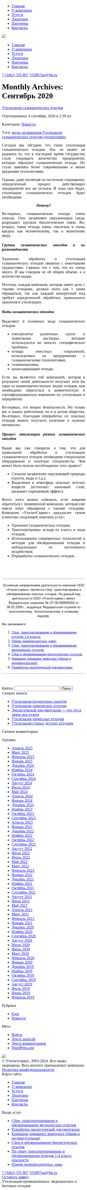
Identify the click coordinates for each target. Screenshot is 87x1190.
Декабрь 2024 (23, 765)
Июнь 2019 (21, 993)
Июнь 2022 (21, 857)
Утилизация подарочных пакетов (39, 701)
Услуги (17, 15)
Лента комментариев (29, 1043)
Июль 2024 (21, 787)
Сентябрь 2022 (24, 844)
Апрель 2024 (22, 796)
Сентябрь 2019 (24, 980)
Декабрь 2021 (23, 879)
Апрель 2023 (22, 822)
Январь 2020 (22, 962)
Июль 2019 (21, 988)
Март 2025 (20, 752)
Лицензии (20, 19)
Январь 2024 (22, 800)
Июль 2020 (21, 945)
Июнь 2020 (21, 949)
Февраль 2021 (23, 918)
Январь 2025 (22, 761)
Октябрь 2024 (23, 774)
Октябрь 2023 (23, 814)
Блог (15, 1014)
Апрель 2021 (22, 910)
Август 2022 (22, 849)
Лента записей (24, 1039)
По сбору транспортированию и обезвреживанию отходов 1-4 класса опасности (42, 1155)
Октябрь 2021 (23, 888)
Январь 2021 (22, 923)
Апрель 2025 (22, 748)
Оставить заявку (15, 1177)
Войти (17, 1035)
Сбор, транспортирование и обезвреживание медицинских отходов (44, 1123)
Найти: (8, 688)
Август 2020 (22, 940)
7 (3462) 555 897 (15, 75)
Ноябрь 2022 (22, 835)
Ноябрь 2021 (22, 884)
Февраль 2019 (23, 997)
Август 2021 (22, 897)
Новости (29, 124)
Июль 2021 (21, 901)
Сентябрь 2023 (24, 818)
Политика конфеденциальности (28, 1070)
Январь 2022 (22, 875)
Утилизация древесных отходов (38, 719)
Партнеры (20, 23)
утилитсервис (54, 137)
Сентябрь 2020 (24, 936)
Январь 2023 (22, 827)
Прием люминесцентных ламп (37, 1164)
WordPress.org (23, 1048)
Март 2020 (20, 953)
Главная (18, 6)
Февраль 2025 (23, 757)
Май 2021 (20, 905)
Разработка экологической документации (46, 1129)
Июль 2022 (21, 853)
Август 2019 (22, 984)
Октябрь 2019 (23, 975)
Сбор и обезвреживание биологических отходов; (47, 654)
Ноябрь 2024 (22, 770)
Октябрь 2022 (23, 840)
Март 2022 (20, 866)
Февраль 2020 (23, 958)
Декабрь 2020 (23, 927)
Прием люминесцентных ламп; (34, 641)
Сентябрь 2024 (24, 779)
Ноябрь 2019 (22, 971)
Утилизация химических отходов (39, 706)
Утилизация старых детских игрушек (42, 723)
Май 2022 (20, 862)
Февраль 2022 (23, 870)
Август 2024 (22, 783)
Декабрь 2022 (23, 831)
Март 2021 (20, 914)
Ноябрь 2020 (22, 932)
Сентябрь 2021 (24, 892)
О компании (22, 10)
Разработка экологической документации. (42, 667)
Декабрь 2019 (23, 967)
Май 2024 (20, 792)
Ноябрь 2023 (22, 809)
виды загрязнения (26, 132)
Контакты (20, 28)
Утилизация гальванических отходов (32, 108)
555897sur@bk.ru (43, 75)
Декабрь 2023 (23, 805)
